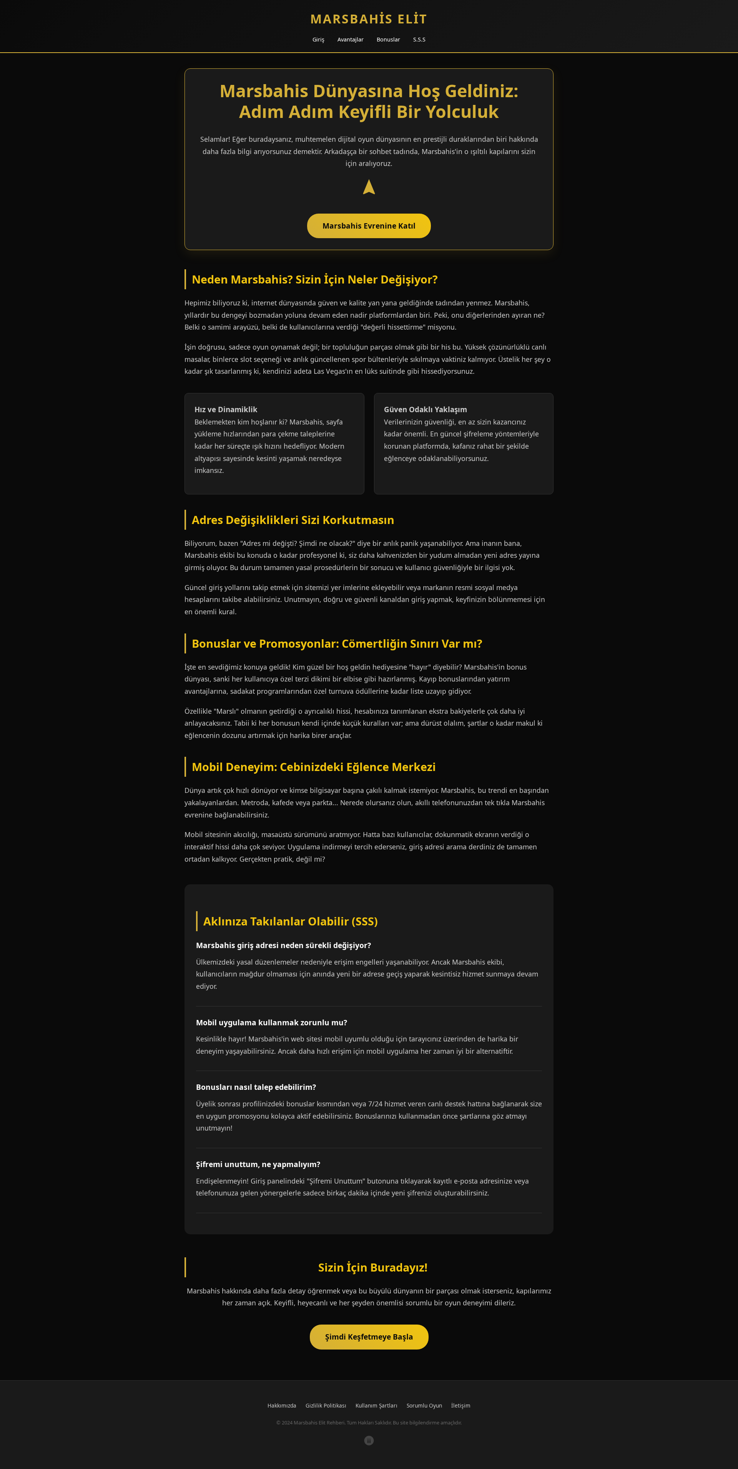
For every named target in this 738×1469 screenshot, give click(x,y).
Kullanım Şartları (376, 1405)
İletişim (460, 1405)
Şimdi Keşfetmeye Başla (369, 1336)
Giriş (318, 39)
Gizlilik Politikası (326, 1405)
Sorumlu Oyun (424, 1405)
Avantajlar (350, 39)
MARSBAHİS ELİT (369, 18)
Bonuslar (388, 39)
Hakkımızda (282, 1405)
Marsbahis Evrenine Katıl (369, 226)
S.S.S (419, 39)
